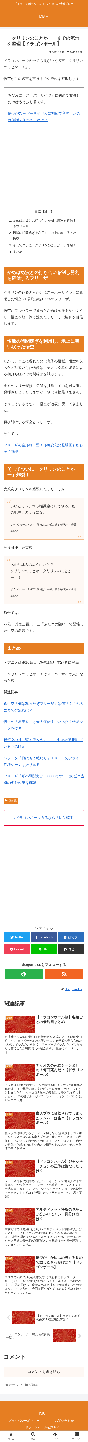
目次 (38, 211)
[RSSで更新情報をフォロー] (64, 974)
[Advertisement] (44, 165)
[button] (79, 787)
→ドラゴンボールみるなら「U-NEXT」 (44, 818)
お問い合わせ (64, 1421)
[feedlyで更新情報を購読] (24, 974)
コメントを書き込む (44, 1372)
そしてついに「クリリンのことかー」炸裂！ (44, 245)
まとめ (17, 252)
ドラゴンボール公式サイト (44, 1427)
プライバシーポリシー (24, 1421)
